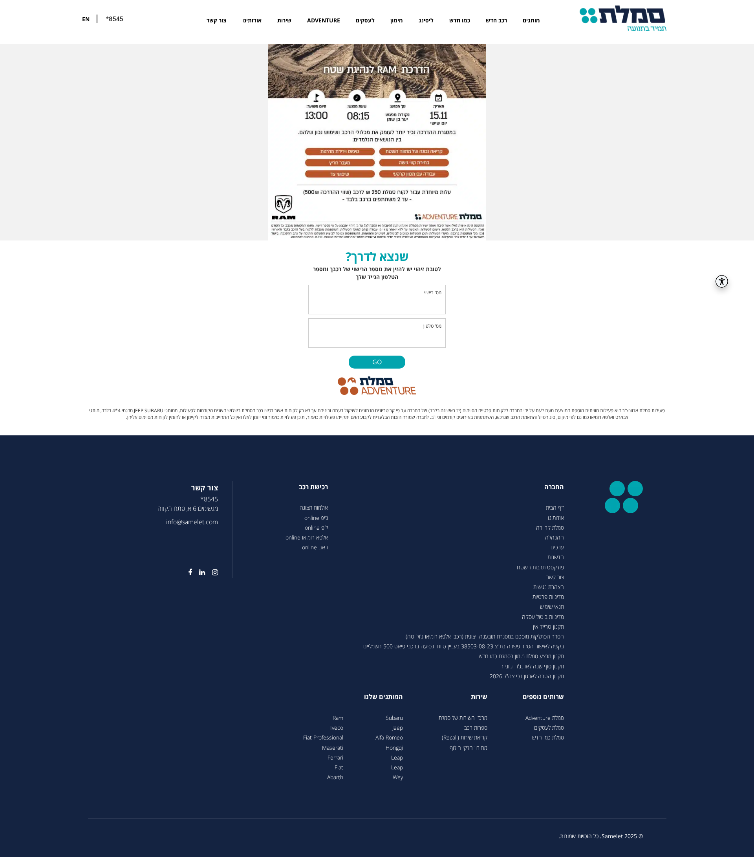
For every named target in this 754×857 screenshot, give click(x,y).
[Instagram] (211, 572)
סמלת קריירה (550, 527)
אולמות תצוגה (314, 507)
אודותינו (252, 20)
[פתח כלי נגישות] (722, 281)
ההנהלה (554, 537)
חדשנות (555, 557)
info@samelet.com (192, 522)
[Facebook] (186, 572)
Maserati (332, 747)
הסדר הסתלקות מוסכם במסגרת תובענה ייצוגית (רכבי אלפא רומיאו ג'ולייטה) (485, 636)
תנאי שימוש (552, 606)
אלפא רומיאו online (306, 537)
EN (86, 19)
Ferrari (335, 757)
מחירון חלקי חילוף (468, 747)
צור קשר (217, 20)
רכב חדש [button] (496, 20)
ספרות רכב (475, 727)
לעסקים (365, 20)
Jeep (397, 727)
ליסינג (426, 20)
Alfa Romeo (389, 737)
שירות (284, 20)
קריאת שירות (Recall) (464, 737)
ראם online (315, 547)
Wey (398, 777)
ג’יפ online (316, 517)
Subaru (394, 717)
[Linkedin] (198, 572)
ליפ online (316, 527)
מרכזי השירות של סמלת (463, 717)
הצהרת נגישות (548, 587)
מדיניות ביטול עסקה (543, 616)
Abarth (335, 777)
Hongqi (394, 747)
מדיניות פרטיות (548, 596)
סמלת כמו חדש (548, 737)
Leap (397, 757)
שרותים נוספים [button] (543, 696)
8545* (209, 499)
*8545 (114, 19)
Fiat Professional (323, 737)
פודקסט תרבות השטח (540, 567)
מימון (396, 20)
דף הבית (555, 507)
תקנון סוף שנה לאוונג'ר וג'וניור (532, 666)
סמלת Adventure (544, 717)
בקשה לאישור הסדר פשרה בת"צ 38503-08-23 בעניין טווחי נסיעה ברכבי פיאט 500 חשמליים (463, 646)
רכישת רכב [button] (313, 487)
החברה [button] (554, 487)
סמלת (623, 18)
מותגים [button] (531, 20)
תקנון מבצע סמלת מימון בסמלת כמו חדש (521, 656)
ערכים (557, 547)
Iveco (336, 727)
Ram (338, 717)
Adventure (323, 20)
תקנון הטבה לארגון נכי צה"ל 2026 (527, 676)
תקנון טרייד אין (548, 626)
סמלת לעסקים (549, 727)
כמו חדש (459, 20)
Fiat (339, 767)
